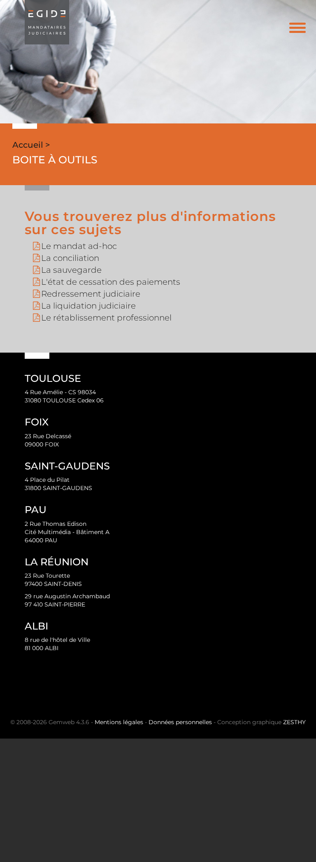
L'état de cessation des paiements (110, 282)
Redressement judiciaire (90, 294)
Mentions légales (119, 722)
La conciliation (70, 258)
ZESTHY (294, 722)
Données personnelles (180, 722)
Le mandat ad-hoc (79, 246)
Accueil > (31, 145)
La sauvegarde (71, 270)
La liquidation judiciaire (88, 306)
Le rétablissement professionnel (106, 318)
